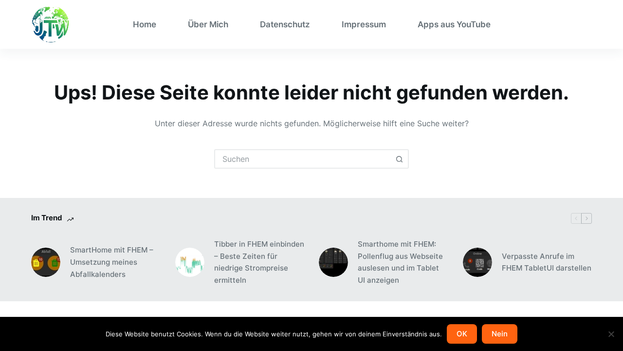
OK (462, 333)
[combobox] (302, 159)
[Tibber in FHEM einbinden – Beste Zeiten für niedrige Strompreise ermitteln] (189, 262)
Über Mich (208, 24)
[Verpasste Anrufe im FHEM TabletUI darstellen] (477, 262)
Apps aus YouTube (454, 24)
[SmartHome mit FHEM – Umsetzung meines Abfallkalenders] (45, 262)
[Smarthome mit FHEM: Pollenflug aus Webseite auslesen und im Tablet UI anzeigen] (333, 262)
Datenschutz (285, 24)
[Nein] (611, 334)
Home (144, 24)
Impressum (364, 24)
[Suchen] (588, 24)
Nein (500, 333)
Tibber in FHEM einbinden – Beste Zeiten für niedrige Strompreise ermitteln (259, 262)
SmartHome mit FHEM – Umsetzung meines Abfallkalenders (111, 262)
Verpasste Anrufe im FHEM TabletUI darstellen (546, 262)
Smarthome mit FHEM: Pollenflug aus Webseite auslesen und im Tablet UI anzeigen (400, 262)
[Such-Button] (399, 159)
